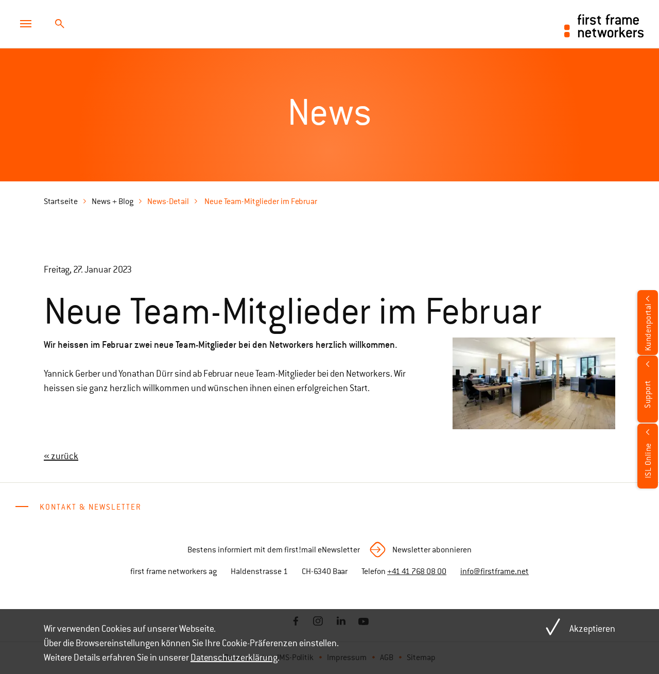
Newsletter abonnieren (432, 550)
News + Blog (112, 201)
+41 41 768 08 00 (416, 571)
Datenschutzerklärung (234, 657)
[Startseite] (604, 24)
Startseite (61, 201)
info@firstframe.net (494, 571)
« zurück (61, 456)
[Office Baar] (534, 383)
